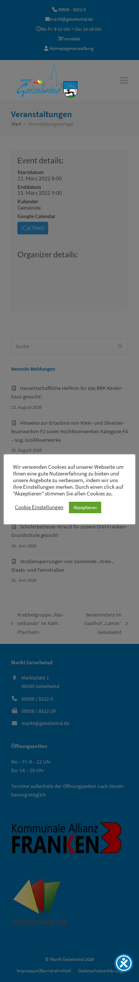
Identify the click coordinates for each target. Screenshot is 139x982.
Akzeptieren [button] (85, 507)
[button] (124, 80)
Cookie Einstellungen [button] (39, 507)
